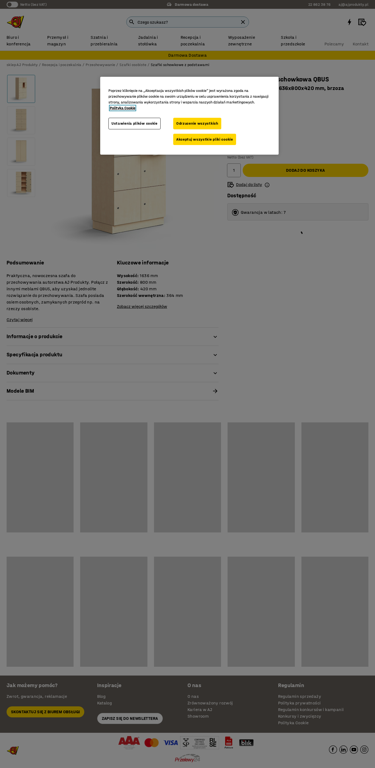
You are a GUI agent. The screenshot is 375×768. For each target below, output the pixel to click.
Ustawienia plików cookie (134, 123)
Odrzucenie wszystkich (197, 123)
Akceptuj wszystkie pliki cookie (204, 139)
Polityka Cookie (122, 108)
